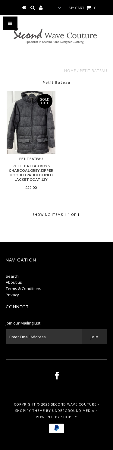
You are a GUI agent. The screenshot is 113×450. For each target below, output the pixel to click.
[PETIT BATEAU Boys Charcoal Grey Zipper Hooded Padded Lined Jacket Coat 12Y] (31, 122)
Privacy (12, 294)
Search (12, 276)
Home (70, 70)
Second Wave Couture (73, 404)
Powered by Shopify (56, 417)
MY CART (82, 8)
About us (14, 282)
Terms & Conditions (23, 288)
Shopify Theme (30, 410)
